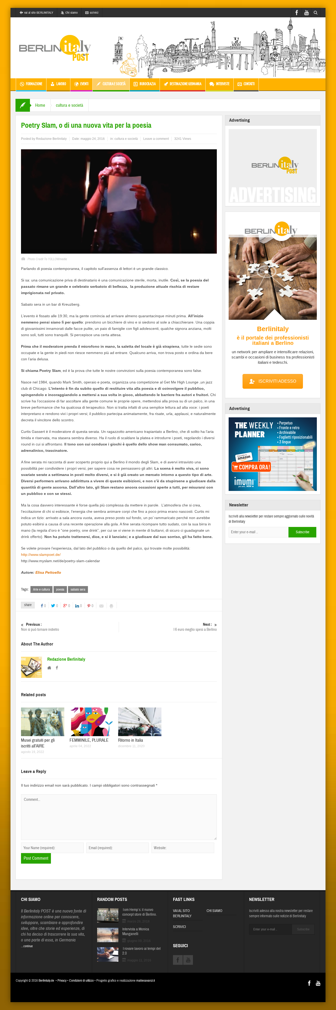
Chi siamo (71, 12)
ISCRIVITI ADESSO (277, 381)
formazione (34, 84)
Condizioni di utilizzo (81, 980)
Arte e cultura (41, 589)
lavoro (61, 84)
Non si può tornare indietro (40, 627)
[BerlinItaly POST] (55, 48)
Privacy (61, 980)
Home (40, 105)
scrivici (94, 12)
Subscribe (302, 532)
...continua (27, 946)
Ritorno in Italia (130, 740)
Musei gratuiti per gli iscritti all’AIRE (38, 743)
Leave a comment (156, 139)
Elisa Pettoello (48, 572)
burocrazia (148, 84)
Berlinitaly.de (46, 980)
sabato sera (78, 589)
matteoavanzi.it (145, 980)
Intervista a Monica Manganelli (135, 931)
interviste (222, 84)
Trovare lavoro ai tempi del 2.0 (141, 951)
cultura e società (114, 84)
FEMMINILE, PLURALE (89, 740)
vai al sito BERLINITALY (38, 12)
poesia (60, 589)
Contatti (249, 84)
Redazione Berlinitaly (51, 139)
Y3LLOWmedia (57, 259)
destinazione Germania (185, 84)
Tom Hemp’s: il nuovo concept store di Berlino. (139, 912)
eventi (84, 84)
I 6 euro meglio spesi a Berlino (195, 627)
